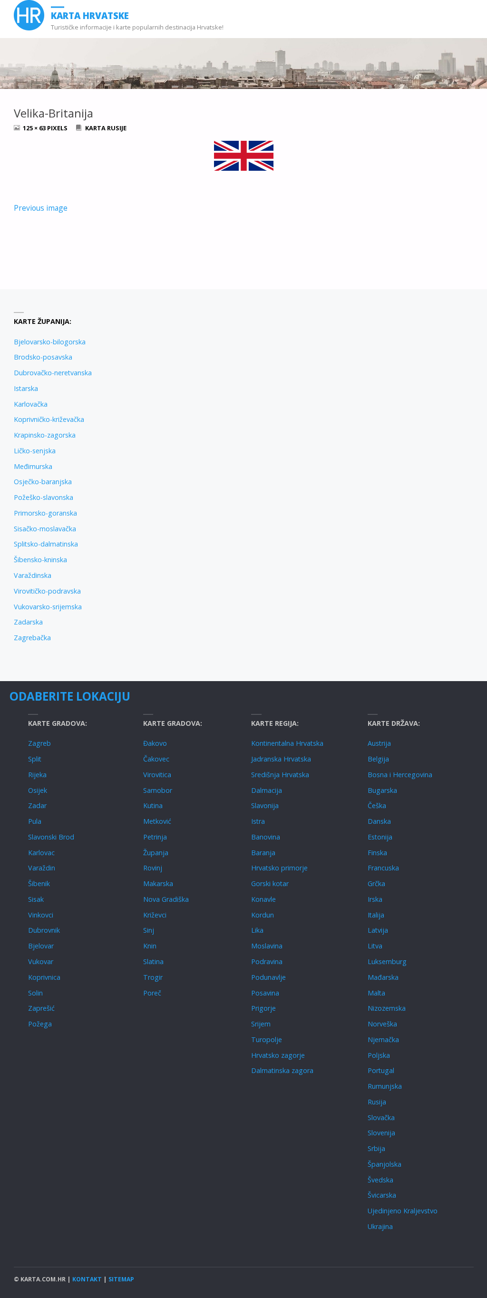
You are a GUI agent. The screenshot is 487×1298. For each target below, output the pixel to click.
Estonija (380, 836)
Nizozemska (387, 1008)
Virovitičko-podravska (47, 590)
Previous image (41, 208)
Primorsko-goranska (45, 512)
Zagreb (39, 743)
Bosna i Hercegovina (400, 774)
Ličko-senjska (35, 450)
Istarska (26, 388)
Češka (377, 805)
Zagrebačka (32, 637)
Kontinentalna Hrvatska (287, 743)
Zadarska (28, 621)
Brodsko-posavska (43, 356)
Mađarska (383, 977)
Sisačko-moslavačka (45, 528)
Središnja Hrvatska (280, 774)
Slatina (153, 961)
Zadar (37, 805)
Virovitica (157, 774)
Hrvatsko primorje (279, 867)
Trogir (153, 977)
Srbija (376, 1148)
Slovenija (381, 1132)
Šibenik (39, 883)
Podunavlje (268, 977)
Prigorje (263, 1008)
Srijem (261, 1023)
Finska (377, 852)
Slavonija (265, 805)
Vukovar (40, 961)
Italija (376, 914)
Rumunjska (385, 1086)
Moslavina (266, 945)
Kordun (262, 914)
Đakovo (155, 743)
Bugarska (382, 790)
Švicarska (382, 1195)
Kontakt (87, 1279)
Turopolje (266, 1039)
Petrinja (155, 836)
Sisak (36, 899)
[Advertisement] (359, 379)
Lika (257, 930)
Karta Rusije (106, 128)
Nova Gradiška (166, 899)
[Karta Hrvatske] (29, 15)
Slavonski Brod (51, 836)
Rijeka (37, 774)
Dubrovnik (44, 930)
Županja (155, 852)
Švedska (380, 1179)
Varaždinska (32, 575)
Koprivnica (44, 977)
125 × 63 (35, 128)
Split (34, 758)
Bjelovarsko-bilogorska (50, 341)
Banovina (265, 836)
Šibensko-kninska (40, 559)
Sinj (148, 930)
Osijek (37, 790)
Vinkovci (40, 914)
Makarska (158, 883)
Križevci (154, 914)
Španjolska (384, 1164)
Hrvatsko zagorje (278, 1055)
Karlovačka (31, 404)
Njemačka (383, 1039)
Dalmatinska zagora (282, 1070)
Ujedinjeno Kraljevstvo (403, 1210)
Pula (34, 821)
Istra (258, 821)
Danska (379, 821)
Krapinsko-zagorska (45, 434)
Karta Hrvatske (90, 15)
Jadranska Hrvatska (281, 758)
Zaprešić (41, 1008)
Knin (149, 945)
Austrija (379, 743)
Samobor (157, 790)
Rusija (377, 1101)
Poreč (152, 992)
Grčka (376, 883)
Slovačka (381, 1117)
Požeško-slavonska (43, 497)
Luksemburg (387, 961)
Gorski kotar (270, 883)
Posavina (265, 992)
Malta (376, 992)
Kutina (153, 805)
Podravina (266, 961)
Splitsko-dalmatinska (46, 543)
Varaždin (41, 867)
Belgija (378, 758)
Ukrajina (380, 1226)
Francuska (383, 867)
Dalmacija (266, 790)
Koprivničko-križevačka (49, 419)
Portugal (381, 1070)
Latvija (378, 930)
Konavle (263, 899)
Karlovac (41, 852)
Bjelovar (41, 945)
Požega (40, 1023)
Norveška (382, 1023)
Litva (375, 945)
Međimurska (33, 466)
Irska (375, 899)
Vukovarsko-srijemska (48, 606)
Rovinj (152, 867)
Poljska (379, 1055)
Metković (157, 821)
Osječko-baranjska (43, 481)
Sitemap (121, 1279)
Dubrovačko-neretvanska (53, 372)
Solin (35, 992)
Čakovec (156, 758)
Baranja (263, 852)
